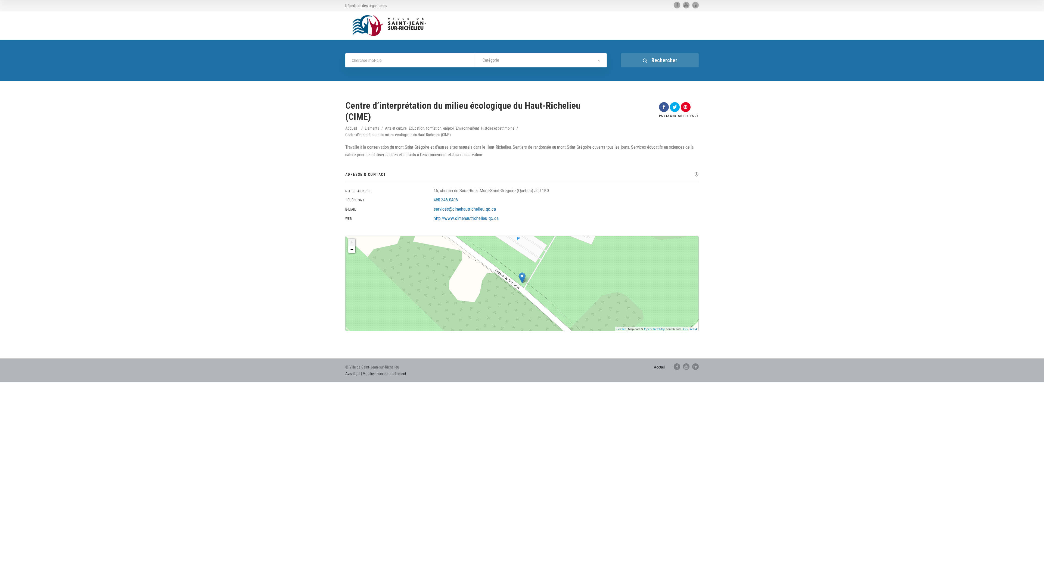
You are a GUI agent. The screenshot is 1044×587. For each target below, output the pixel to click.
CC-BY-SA (690, 329)
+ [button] (351, 242)
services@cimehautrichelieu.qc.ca (465, 209)
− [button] (351, 249)
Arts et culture (396, 128)
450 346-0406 (446, 199)
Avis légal (352, 373)
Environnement (467, 128)
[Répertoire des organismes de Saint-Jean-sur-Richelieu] (389, 25)
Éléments (372, 128)
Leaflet (621, 329)
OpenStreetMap (654, 329)
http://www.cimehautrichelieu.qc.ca (466, 218)
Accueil (351, 128)
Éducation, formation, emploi (431, 128)
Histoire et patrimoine (497, 128)
